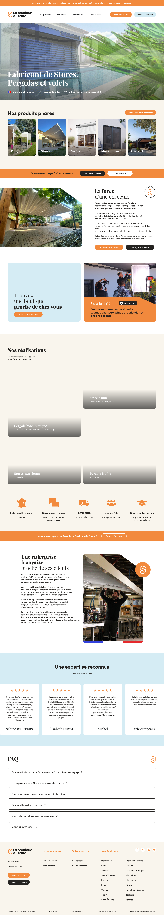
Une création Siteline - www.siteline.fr (143, 911)
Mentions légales (77, 911)
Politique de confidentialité (107, 911)
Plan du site (53, 911)
